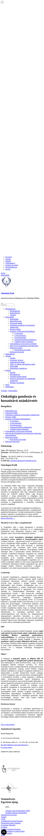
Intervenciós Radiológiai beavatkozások (24, 346)
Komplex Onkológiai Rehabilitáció (22, 331)
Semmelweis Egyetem (9, 815)
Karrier (7, 269)
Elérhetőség (9, 387)
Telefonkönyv (10, 263)
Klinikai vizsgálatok (17, 383)
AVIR (3, 819)
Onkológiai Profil (7, 293)
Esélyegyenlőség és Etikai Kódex (13, 831)
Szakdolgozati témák (17, 362)
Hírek (7, 385)
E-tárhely (4, 827)
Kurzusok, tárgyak (16, 360)
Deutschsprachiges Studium (11, 823)
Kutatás (8, 370)
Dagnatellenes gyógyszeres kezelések (23, 344)
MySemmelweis (11, 267)
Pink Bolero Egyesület (22, 350)
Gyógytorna (18, 333)
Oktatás (8, 356)
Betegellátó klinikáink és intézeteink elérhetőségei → (15, 745)
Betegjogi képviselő (17, 352)
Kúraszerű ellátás (16, 323)
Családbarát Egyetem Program (12, 821)
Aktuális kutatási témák (18, 377)
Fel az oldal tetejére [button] (8, 725)
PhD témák (14, 366)
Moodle (8, 261)
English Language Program (10, 829)
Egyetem (8, 257)
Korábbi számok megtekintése (16, 813)
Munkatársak (10, 354)
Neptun (8, 259)
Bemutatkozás (10, 309)
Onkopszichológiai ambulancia (25, 340)
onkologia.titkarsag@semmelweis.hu (23, 461)
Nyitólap (4, 391)
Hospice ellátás (15, 329)
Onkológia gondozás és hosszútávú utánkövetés (22, 415)
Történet (13, 315)
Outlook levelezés (11, 265)
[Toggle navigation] (2, 303)
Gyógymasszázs (20, 335)
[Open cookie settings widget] (4, 832)
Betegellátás (9, 317)
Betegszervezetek (16, 348)
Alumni (3, 817)
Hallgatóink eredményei (18, 368)
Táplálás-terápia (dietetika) (23, 342)
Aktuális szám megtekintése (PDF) (17, 811)
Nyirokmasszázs (20, 338)
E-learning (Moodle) (8, 825)
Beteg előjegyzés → (8, 518)
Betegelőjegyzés (16, 321)
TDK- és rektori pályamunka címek (22, 364)
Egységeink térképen (6, 747)
